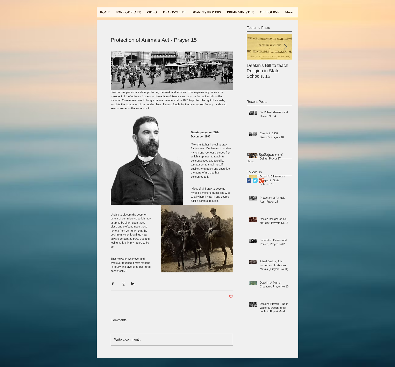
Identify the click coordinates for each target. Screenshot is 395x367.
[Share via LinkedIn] (133, 284)
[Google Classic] (261, 180)
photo (250, 161)
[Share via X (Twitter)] (123, 284)
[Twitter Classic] (255, 180)
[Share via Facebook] (113, 284)
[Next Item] (285, 47)
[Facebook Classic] (249, 180)
